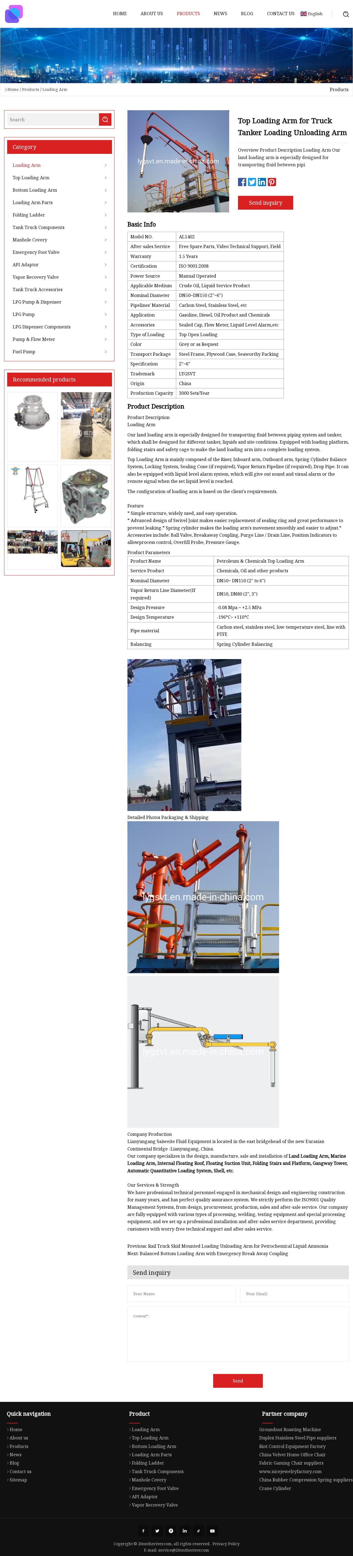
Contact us (281, 13)
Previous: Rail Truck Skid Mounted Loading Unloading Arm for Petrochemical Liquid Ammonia (227, 1246)
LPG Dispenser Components (42, 327)
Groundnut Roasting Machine (290, 1429)
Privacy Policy (226, 1543)
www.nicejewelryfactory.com (290, 1471)
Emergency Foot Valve (36, 252)
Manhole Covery (30, 240)
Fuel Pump (24, 352)
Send (238, 1381)
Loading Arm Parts (33, 202)
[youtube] (212, 1530)
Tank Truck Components (39, 227)
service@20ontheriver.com (183, 1550)
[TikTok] (198, 1530)
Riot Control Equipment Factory (292, 1446)
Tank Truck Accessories (38, 289)
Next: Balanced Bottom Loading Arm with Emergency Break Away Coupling (207, 1253)
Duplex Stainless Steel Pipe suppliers (297, 1438)
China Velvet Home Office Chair (292, 1455)
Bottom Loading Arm (35, 190)
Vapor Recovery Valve (36, 277)
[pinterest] (170, 1530)
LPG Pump (24, 314)
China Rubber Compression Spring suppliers (306, 1480)
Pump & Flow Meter (34, 339)
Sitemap (18, 1480)
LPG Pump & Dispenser (37, 302)
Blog (247, 13)
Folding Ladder (29, 215)
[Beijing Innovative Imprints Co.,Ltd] (13, 13)
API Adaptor (26, 265)
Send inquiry (265, 202)
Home (120, 13)
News (220, 13)
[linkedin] (184, 1530)
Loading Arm (54, 89)
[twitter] (157, 1530)
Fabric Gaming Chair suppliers (291, 1463)
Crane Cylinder (275, 1488)
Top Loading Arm (31, 178)
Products (188, 13)
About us (152, 13)
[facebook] (143, 1530)
